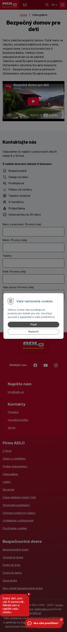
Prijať (33, 324)
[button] (61, 620)
